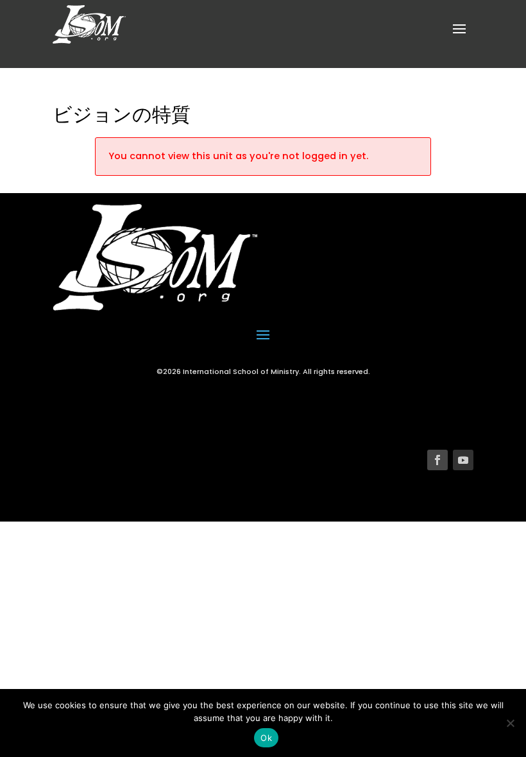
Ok (266, 738)
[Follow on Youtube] (463, 460)
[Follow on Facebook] (437, 460)
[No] (510, 723)
